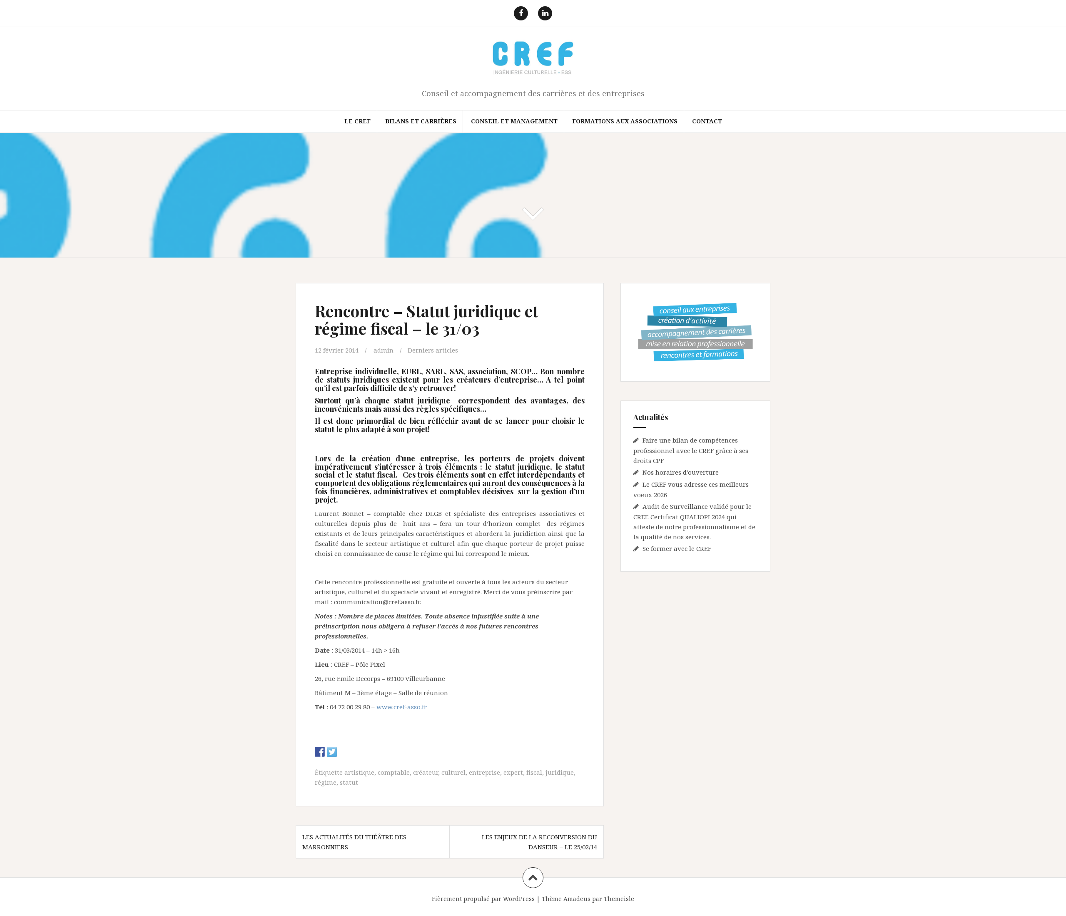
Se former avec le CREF (677, 548)
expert (513, 772)
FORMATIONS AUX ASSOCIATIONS (624, 121)
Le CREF (357, 121)
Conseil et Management (514, 121)
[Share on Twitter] (332, 752)
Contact (707, 121)
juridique (559, 772)
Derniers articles (433, 350)
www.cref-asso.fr (401, 707)
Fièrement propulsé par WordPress (483, 899)
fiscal (534, 772)
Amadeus (576, 899)
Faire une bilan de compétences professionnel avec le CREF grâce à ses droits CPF (690, 450)
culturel (453, 772)
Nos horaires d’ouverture (681, 472)
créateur (425, 772)
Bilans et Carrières (420, 121)
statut (349, 782)
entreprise (484, 772)
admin (384, 350)
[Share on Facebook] (320, 752)
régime (325, 782)
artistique (359, 772)
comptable (394, 772)
